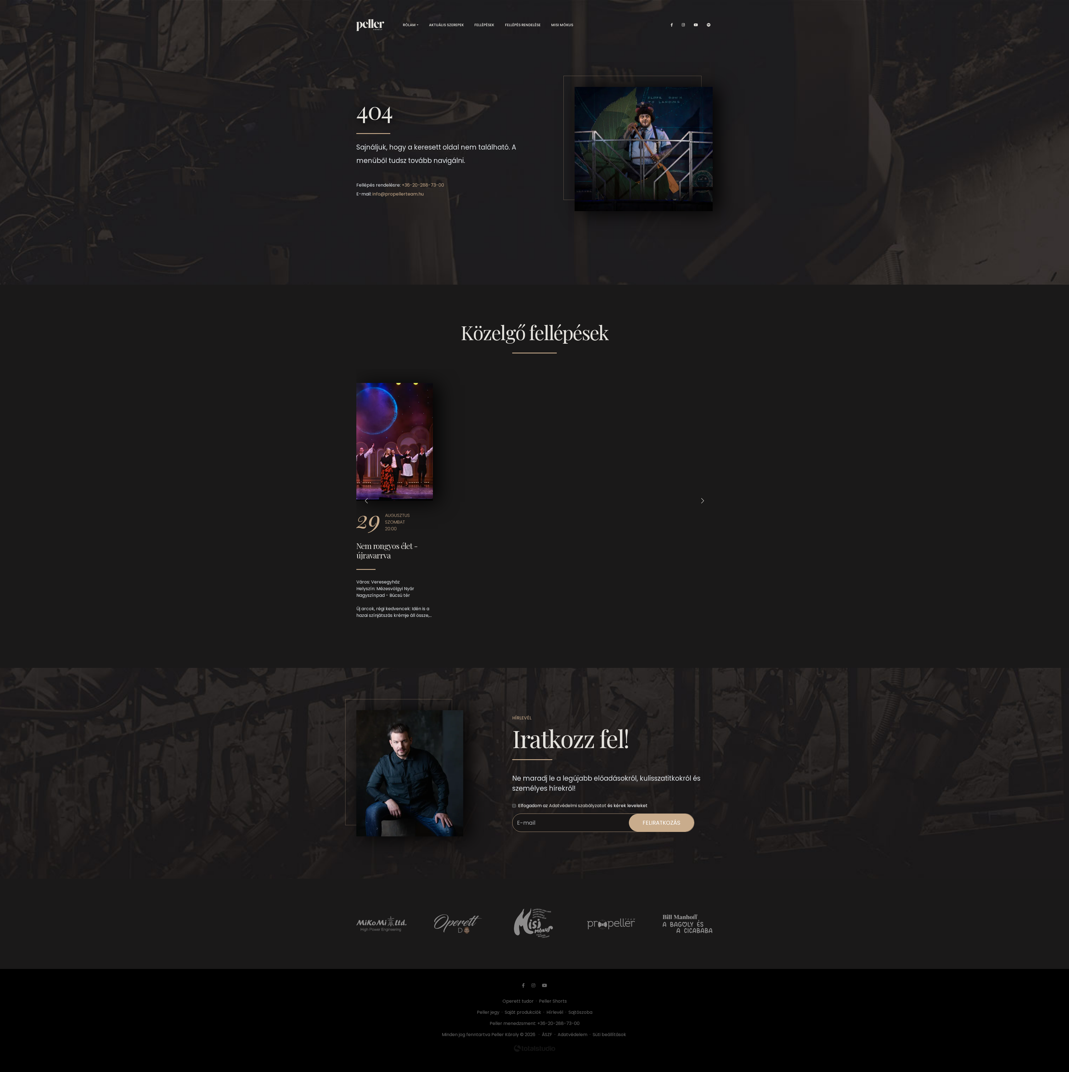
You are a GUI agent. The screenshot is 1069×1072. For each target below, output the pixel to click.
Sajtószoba (580, 1012)
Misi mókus (562, 25)
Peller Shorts (553, 1001)
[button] (366, 500)
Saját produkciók (523, 1012)
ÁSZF (548, 1034)
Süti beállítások (609, 1034)
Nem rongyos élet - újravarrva (387, 550)
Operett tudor (518, 1001)
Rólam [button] (409, 25)
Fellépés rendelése (523, 25)
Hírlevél (554, 1012)
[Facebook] (671, 25)
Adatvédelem (572, 1034)
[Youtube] (696, 25)
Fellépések (484, 25)
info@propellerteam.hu (398, 194)
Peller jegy (488, 1012)
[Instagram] (683, 25)
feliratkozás (661, 823)
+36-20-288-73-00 (423, 185)
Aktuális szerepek (446, 25)
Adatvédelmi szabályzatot (577, 805)
